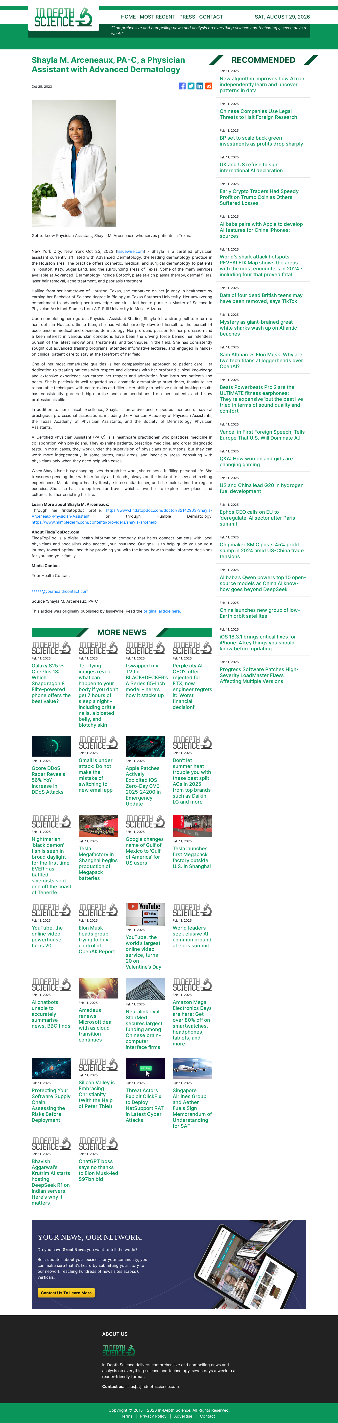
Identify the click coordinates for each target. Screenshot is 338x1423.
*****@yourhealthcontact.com (60, 591)
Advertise (183, 1416)
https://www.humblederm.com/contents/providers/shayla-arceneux (94, 522)
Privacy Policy (153, 1416)
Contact (207, 1416)
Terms (126, 1416)
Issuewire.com (130, 251)
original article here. (162, 611)
